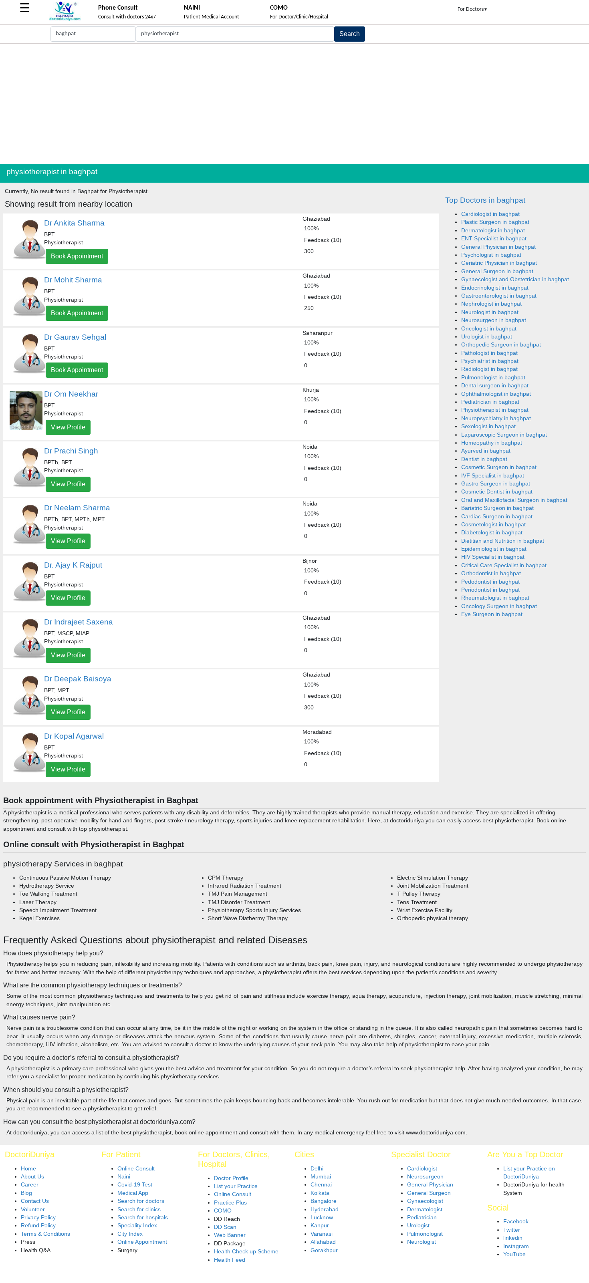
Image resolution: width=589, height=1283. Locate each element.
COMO (223, 1211)
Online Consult (136, 1169)
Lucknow (322, 1218)
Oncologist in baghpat (488, 329)
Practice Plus (230, 1203)
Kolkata (320, 1193)
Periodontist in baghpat (490, 590)
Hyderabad (325, 1209)
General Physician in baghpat (498, 247)
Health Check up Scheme (246, 1252)
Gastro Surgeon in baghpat (495, 484)
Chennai (321, 1185)
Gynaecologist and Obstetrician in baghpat (515, 279)
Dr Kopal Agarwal (74, 736)
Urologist (418, 1226)
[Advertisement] (294, 104)
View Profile (68, 427)
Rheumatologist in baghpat (495, 598)
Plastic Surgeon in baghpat (495, 222)
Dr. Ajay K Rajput (73, 565)
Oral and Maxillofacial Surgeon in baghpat (514, 500)
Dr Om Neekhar (71, 394)
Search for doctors (140, 1201)
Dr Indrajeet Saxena (78, 622)
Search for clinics (139, 1209)
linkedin (512, 1238)
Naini (123, 1177)
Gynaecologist (425, 1201)
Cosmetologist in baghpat (493, 525)
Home (28, 1169)
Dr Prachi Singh (71, 451)
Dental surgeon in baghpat (494, 386)
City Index (130, 1234)
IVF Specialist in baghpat (492, 476)
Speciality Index (137, 1226)
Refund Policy (38, 1226)
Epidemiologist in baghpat (493, 549)
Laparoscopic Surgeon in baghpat (504, 435)
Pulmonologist (425, 1234)
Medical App (132, 1193)
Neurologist (421, 1242)
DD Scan (225, 1227)
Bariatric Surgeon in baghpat (497, 508)
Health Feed (229, 1260)
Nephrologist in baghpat (491, 304)
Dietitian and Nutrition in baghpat (502, 541)
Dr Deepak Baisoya (77, 679)
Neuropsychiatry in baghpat (496, 418)
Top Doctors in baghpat (485, 200)
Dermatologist (424, 1209)
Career (29, 1185)
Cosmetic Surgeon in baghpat (499, 467)
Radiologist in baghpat (489, 369)
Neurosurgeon (425, 1177)
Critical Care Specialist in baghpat (504, 565)
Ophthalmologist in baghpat (496, 394)
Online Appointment (142, 1242)
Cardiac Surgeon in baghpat (497, 517)
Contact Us (35, 1201)
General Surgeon (429, 1193)
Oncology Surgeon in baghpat (499, 606)
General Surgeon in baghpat (497, 271)
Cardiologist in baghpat (490, 214)
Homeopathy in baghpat (491, 443)
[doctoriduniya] (65, 19)
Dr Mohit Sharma (73, 280)
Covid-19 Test (134, 1185)
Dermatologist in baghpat (493, 231)
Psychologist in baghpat (491, 255)
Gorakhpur (324, 1250)
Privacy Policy (38, 1218)
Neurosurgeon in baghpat (493, 320)
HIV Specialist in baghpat (492, 557)
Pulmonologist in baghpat (493, 378)
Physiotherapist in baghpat (494, 410)
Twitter (511, 1230)
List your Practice (236, 1186)
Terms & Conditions (45, 1234)
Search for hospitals (142, 1218)
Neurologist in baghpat (489, 312)
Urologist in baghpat (486, 337)
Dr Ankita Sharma (74, 223)
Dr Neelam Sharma (77, 508)
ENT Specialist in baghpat (493, 239)
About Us (32, 1177)
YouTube (514, 1254)
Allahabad (323, 1242)
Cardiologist (422, 1169)
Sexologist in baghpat (488, 426)
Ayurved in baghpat (485, 451)
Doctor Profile (231, 1178)
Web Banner (230, 1235)
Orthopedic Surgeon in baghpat (501, 345)
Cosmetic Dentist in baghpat (497, 492)
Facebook (515, 1222)
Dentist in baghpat (484, 459)
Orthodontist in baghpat (491, 573)
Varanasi (322, 1234)
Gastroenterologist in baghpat (499, 296)
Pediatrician (422, 1218)
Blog (26, 1193)
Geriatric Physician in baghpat (499, 263)
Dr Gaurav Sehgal (75, 337)
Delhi (317, 1169)
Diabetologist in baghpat (491, 533)
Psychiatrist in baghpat (489, 361)
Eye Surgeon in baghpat (491, 614)
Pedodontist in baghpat (490, 582)
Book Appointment (77, 256)
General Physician (430, 1185)
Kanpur (320, 1226)
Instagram (516, 1246)
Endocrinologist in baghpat (494, 288)
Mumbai (321, 1177)
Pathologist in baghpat (489, 353)
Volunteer (33, 1209)
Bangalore (324, 1201)
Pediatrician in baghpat (490, 402)
